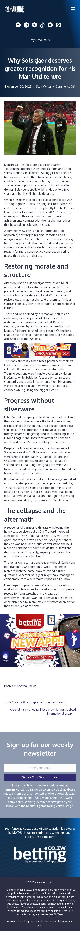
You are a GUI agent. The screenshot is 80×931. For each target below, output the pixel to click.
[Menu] (73, 9)
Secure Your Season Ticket (40, 777)
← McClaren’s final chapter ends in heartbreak (34, 702)
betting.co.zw (45, 832)
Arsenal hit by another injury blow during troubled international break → (43, 711)
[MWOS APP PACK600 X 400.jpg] (40, 640)
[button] (49, 40)
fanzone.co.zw (21, 828)
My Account (38, 40)
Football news (26, 686)
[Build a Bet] (40, 350)
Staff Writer (43, 86)
